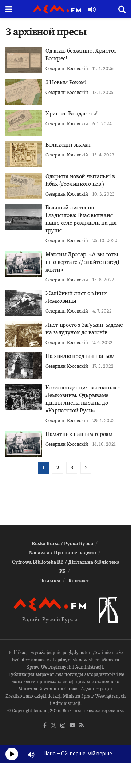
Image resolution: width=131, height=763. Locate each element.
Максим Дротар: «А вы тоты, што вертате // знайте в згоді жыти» (82, 262)
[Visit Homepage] (57, 9)
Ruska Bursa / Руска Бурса (62, 543)
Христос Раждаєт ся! (71, 113)
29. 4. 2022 (103, 420)
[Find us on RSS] (81, 726)
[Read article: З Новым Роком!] (23, 92)
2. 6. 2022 (102, 342)
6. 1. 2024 (102, 123)
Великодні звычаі (67, 145)
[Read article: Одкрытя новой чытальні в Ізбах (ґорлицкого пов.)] (23, 186)
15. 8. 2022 (103, 279)
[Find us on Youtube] (72, 726)
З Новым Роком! (66, 82)
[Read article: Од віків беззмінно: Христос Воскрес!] (23, 60)
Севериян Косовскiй (66, 68)
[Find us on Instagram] (63, 726)
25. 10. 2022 (104, 240)
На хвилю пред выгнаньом (80, 356)
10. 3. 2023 (103, 194)
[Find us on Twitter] (53, 726)
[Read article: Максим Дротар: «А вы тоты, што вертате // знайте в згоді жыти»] (23, 264)
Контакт (78, 580)
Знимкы (50, 580)
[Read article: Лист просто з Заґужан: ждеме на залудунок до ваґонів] (23, 334)
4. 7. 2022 (102, 311)
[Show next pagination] (85, 468)
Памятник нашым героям (78, 434)
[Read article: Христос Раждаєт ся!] (23, 123)
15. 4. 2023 (103, 155)
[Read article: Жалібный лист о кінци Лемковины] (23, 302)
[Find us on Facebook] (45, 726)
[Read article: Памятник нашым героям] (23, 443)
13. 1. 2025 (103, 92)
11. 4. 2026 (103, 68)
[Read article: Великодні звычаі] (23, 154)
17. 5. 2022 (103, 366)
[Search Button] (122, 9)
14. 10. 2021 (104, 444)
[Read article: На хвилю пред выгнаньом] (23, 365)
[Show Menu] (8, 9)
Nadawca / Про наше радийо (62, 552)
